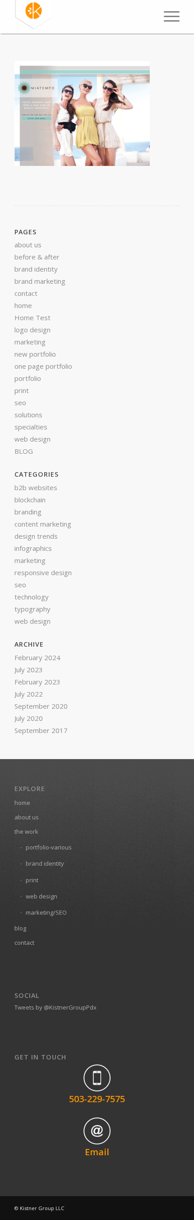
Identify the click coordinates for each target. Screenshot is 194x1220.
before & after (37, 256)
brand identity (36, 268)
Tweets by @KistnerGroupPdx (55, 1007)
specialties (30, 426)
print (21, 390)
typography (32, 608)
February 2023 (37, 681)
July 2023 (28, 669)
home (23, 305)
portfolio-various (49, 847)
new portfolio (35, 353)
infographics (33, 548)
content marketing (42, 523)
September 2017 (41, 730)
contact (25, 293)
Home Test (32, 317)
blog (20, 928)
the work (26, 831)
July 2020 (28, 718)
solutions (28, 414)
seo (20, 402)
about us (28, 244)
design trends (36, 536)
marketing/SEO (46, 912)
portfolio (27, 378)
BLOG (23, 451)
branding (28, 511)
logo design (32, 329)
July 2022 (28, 693)
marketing (30, 341)
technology (31, 596)
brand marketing (39, 281)
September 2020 (41, 706)
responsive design (43, 572)
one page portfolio (43, 366)
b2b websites (35, 487)
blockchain (30, 499)
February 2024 (37, 657)
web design (32, 438)
